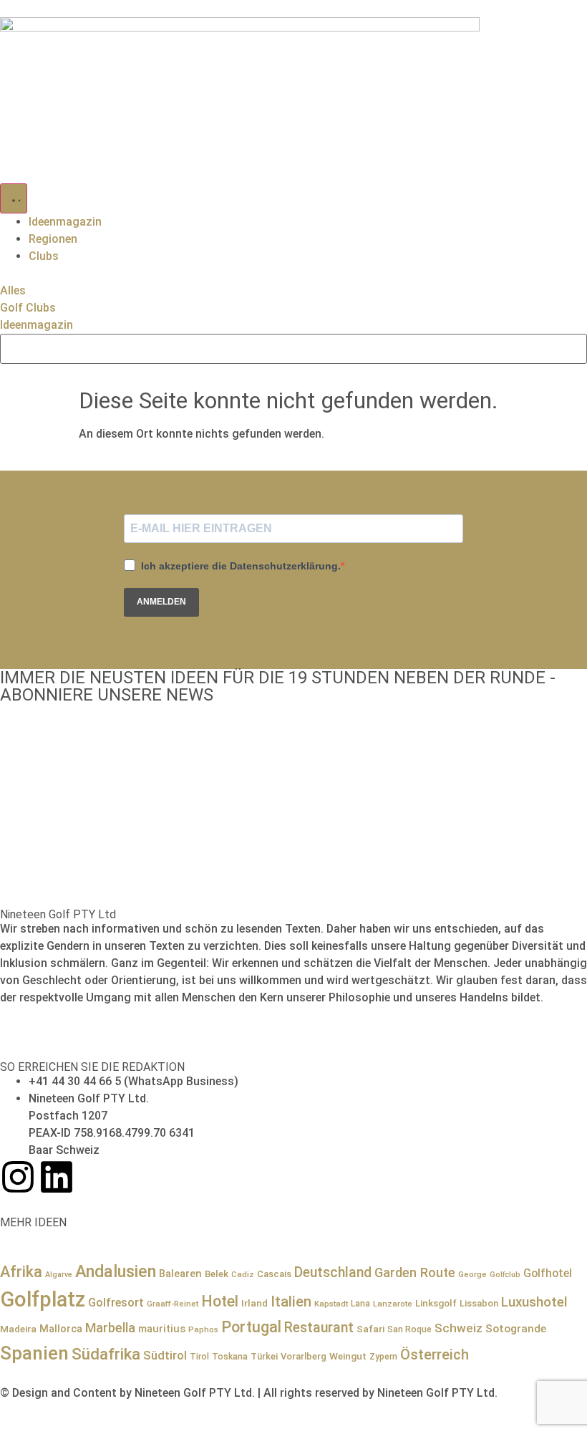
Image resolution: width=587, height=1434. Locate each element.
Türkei (264, 1356)
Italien (291, 1301)
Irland (254, 1303)
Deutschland (333, 1272)
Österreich (434, 1354)
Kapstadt (331, 1304)
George (472, 1274)
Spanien (34, 1353)
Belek (216, 1273)
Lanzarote (392, 1304)
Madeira (18, 1328)
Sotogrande (515, 1328)
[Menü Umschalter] (13, 198)
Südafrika (106, 1353)
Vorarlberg (303, 1356)
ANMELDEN (161, 602)
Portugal (251, 1327)
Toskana (230, 1357)
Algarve (58, 1274)
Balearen (180, 1273)
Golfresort (116, 1302)
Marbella (110, 1327)
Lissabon (479, 1303)
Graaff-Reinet (172, 1304)
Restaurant (319, 1327)
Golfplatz (42, 1299)
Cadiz (242, 1274)
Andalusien (115, 1271)
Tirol (199, 1357)
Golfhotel (547, 1273)
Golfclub (505, 1274)
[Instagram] (18, 1177)
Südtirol (165, 1355)
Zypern (383, 1357)
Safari (370, 1328)
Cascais (274, 1274)
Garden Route (414, 1272)
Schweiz (458, 1328)
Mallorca (60, 1328)
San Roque (409, 1329)
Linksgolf (436, 1303)
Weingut (348, 1356)
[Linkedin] (56, 1177)
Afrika (21, 1272)
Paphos (203, 1329)
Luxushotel (534, 1302)
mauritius (161, 1328)
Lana (360, 1304)
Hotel (219, 1301)
